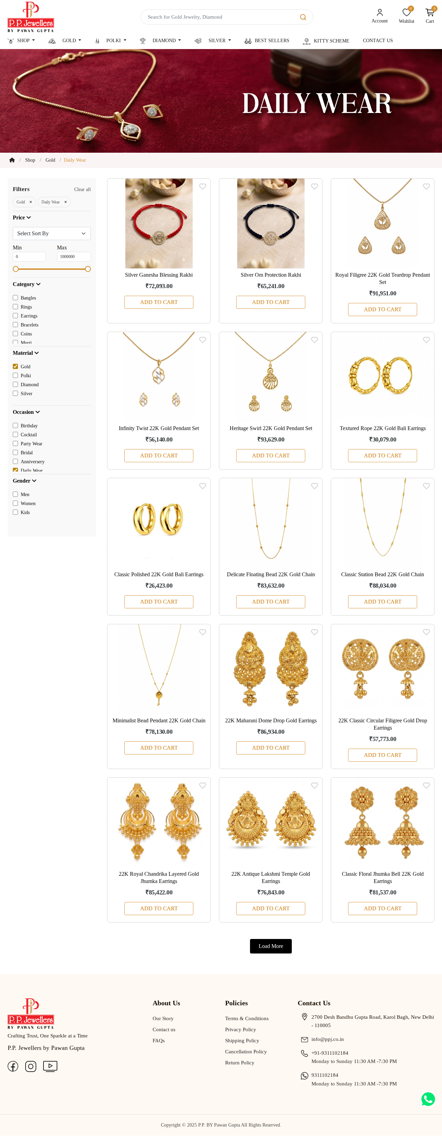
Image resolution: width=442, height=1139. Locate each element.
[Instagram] (30, 1066)
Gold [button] (69, 40)
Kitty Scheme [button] (331, 41)
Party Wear (31, 443)
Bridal (27, 452)
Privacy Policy (240, 1029)
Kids (25, 512)
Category (24, 284)
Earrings (29, 316)
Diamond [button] (164, 40)
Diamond (30, 384)
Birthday (29, 425)
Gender (22, 481)
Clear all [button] (82, 189)
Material (23, 353)
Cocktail (29, 434)
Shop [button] (24, 40)
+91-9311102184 (329, 1053)
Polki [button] (113, 40)
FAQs (159, 1040)
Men (25, 494)
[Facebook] (13, 1066)
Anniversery (33, 461)
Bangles (28, 298)
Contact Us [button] (378, 40)
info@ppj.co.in (327, 1039)
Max (62, 247)
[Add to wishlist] (202, 186)
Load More (271, 946)
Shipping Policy (242, 1040)
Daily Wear (32, 470)
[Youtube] (50, 1066)
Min (17, 247)
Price (19, 217)
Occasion (24, 412)
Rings (26, 307)
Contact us (164, 1029)
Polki (26, 375)
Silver (26, 393)
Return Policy (239, 1062)
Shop (30, 160)
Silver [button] (217, 40)
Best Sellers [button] (272, 40)
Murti (26, 342)
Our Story (163, 1018)
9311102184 (324, 1075)
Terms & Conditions (247, 1018)
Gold (50, 160)
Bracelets (29, 325)
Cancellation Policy (246, 1051)
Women (28, 503)
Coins (26, 333)
